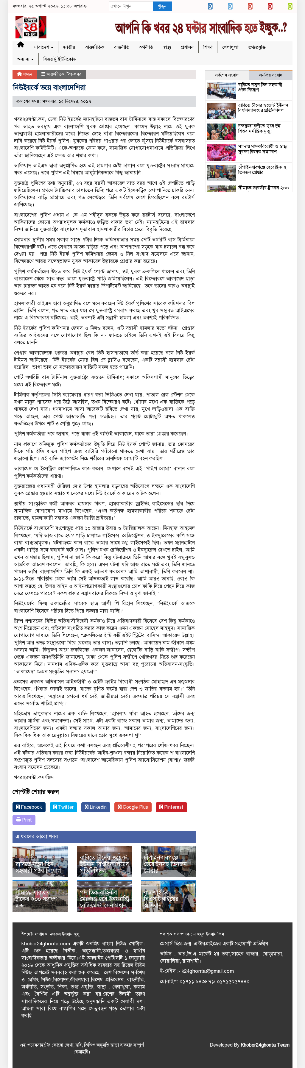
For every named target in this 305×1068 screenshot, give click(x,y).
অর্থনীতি (146, 47)
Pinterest (173, 807)
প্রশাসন (187, 47)
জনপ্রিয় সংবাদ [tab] (271, 75)
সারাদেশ (42, 47)
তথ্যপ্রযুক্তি (257, 47)
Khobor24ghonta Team (265, 1045)
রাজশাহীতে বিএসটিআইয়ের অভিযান (161, 899)
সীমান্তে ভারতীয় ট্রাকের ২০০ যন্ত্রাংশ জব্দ (36, 899)
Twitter (65, 807)
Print (26, 820)
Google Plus (135, 807)
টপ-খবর (74, 74)
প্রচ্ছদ (27, 74)
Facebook (31, 807)
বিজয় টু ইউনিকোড (59, 59)
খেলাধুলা (230, 47)
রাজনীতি (121, 47)
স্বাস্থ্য (167, 47)
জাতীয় (69, 47)
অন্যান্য (24, 59)
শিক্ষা (207, 47)
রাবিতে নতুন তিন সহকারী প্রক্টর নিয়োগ (38, 868)
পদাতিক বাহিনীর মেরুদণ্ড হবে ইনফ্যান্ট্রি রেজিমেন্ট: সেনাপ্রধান (104, 899)
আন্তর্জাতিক (94, 47)
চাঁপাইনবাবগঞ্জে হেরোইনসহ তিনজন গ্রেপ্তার (165, 864)
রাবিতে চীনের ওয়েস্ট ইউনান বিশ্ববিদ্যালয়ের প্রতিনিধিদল (104, 864)
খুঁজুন (162, 6)
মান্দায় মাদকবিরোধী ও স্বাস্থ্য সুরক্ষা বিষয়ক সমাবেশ (263, 149)
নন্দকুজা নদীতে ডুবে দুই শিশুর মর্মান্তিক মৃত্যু (259, 128)
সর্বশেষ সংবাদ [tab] (227, 75)
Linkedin (97, 807)
